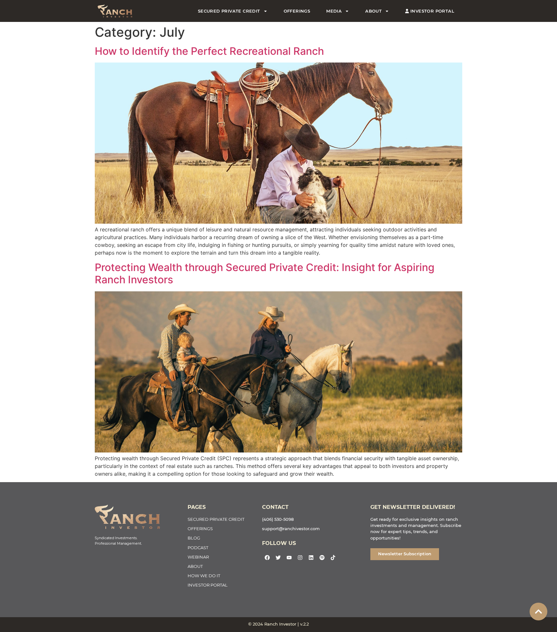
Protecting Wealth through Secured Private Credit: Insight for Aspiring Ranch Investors (265, 273)
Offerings (297, 11)
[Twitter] (278, 557)
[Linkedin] (311, 557)
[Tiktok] (333, 557)
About (373, 11)
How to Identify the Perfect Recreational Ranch (209, 51)
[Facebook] (267, 557)
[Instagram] (300, 557)
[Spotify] (322, 557)
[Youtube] (289, 557)
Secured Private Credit (229, 11)
